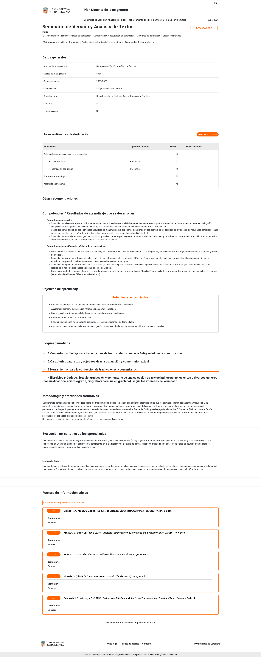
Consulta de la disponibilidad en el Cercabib (63, 502)
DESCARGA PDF (204, 28)
